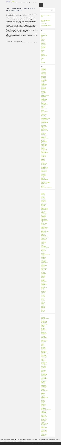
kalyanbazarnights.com (44, 219)
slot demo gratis (43, 43)
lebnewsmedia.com (43, 100)
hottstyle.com (43, 148)
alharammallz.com (43, 125)
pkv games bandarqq (44, 55)
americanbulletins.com (44, 126)
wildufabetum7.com (43, 435)
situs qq (42, 51)
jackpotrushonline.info (44, 330)
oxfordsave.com (43, 347)
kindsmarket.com (43, 250)
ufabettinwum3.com (44, 427)
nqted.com (42, 157)
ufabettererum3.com (44, 424)
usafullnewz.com (43, 68)
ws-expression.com (43, 161)
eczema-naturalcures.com (44, 111)
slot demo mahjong (43, 44)
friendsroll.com (43, 102)
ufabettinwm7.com (43, 426)
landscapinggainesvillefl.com (44, 152)
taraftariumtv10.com (44, 260)
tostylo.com (42, 344)
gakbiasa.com (43, 307)
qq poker (13, 441)
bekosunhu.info (43, 283)
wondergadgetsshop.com (44, 104)
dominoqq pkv (43, 54)
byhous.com (42, 304)
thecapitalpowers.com (44, 419)
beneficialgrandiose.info (44, 284)
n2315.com (42, 243)
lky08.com (42, 245)
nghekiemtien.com (43, 269)
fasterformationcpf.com (44, 340)
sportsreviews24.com (44, 374)
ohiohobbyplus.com (43, 92)
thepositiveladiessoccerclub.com (45, 118)
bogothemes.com (43, 93)
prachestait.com (43, 272)
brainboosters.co (43, 76)
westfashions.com (43, 255)
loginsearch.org (43, 292)
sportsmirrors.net (43, 367)
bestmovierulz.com (43, 87)
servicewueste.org (43, 211)
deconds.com (43, 185)
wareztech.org (43, 336)
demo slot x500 (53, 439)
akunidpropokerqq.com (44, 108)
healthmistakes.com (43, 385)
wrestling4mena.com (44, 238)
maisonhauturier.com (44, 153)
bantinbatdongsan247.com (44, 324)
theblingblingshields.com (44, 364)
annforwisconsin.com (44, 80)
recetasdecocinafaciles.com (44, 119)
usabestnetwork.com (44, 337)
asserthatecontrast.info (44, 281)
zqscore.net (42, 392)
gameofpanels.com (43, 232)
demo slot (40, 439)
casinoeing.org (43, 295)
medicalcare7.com (43, 224)
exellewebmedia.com (44, 333)
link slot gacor (43, 39)
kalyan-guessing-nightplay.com (45, 231)
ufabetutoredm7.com (44, 431)
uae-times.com (43, 193)
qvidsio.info (42, 288)
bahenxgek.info (43, 326)
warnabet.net (43, 300)
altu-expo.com (43, 113)
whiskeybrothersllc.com (44, 434)
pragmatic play (58, 439)
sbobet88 (36, 439)
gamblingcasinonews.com (44, 208)
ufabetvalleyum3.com (44, 432)
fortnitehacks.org (43, 291)
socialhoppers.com (43, 241)
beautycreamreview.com (44, 130)
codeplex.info (43, 106)
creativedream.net (43, 242)
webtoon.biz (42, 359)
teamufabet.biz (43, 205)
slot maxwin (43, 439)
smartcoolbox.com (43, 415)
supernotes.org (43, 389)
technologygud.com (43, 383)
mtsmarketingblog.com (44, 268)
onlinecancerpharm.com (44, 378)
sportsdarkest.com (43, 358)
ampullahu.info (43, 279)
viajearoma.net (43, 115)
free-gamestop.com (43, 334)
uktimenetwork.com (44, 69)
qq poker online (8, 439)
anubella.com (43, 178)
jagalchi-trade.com (43, 88)
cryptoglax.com (43, 91)
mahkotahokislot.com (44, 377)
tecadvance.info (43, 276)
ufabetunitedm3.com (44, 428)
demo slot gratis (43, 38)
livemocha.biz (43, 296)
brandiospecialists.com (44, 223)
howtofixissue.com (43, 204)
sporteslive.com (43, 363)
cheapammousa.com (44, 117)
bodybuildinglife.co (43, 381)
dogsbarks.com (43, 134)
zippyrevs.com (43, 212)
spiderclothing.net (43, 103)
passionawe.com (43, 408)
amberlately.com (43, 77)
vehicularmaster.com (44, 74)
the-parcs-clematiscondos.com (45, 318)
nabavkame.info (43, 306)
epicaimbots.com (43, 136)
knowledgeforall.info (44, 239)
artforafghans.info (43, 273)
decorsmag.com (43, 207)
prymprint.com (43, 398)
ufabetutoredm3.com (44, 430)
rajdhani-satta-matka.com (44, 236)
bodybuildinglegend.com (44, 262)
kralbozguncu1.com (43, 151)
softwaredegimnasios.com (44, 168)
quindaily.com (43, 176)
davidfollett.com (43, 83)
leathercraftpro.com (43, 404)
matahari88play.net (43, 355)
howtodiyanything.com (44, 149)
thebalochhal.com (43, 73)
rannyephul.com (43, 258)
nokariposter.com (43, 230)
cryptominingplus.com (44, 351)
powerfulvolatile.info (44, 287)
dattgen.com (43, 132)
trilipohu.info (43, 310)
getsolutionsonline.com (44, 228)
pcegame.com (43, 159)
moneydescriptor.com (44, 356)
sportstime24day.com (44, 362)
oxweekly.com (43, 253)
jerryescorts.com (43, 370)
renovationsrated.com (44, 171)
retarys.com (42, 339)
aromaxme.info (43, 280)
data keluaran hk (43, 46)
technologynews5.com (44, 163)
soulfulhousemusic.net (44, 417)
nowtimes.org (43, 294)
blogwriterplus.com (43, 320)
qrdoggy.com (43, 382)
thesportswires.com (43, 360)
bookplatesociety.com (44, 99)
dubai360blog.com (43, 375)
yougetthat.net (43, 345)
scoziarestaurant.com (44, 172)
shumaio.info (43, 289)
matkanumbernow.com (44, 213)
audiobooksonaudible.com (44, 179)
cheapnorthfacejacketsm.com (45, 95)
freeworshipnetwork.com (44, 122)
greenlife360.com (43, 200)
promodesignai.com (43, 174)
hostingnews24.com (44, 147)
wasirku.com (43, 270)
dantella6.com (43, 217)
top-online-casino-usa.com (44, 220)
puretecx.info (43, 275)
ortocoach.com (43, 407)
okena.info (42, 107)
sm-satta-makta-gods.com (44, 167)
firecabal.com (43, 140)
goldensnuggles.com (43, 341)
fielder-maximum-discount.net (45, 247)
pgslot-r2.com (43, 160)
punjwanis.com (43, 317)
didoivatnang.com (43, 133)
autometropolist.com (44, 129)
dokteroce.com (43, 264)
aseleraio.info (43, 393)
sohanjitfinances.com (44, 416)
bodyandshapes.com (44, 181)
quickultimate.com (43, 411)
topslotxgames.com (43, 215)
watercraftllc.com (43, 123)
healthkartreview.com (44, 145)
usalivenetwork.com (43, 329)
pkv (41, 57)
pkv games (42, 58)
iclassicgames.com (43, 348)
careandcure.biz (43, 400)
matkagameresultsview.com (44, 227)
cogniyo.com (43, 401)
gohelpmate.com (43, 235)
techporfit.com (43, 198)
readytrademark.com (44, 170)
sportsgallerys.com (43, 366)
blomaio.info (43, 285)
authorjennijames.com (44, 114)
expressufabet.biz (43, 202)
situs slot (28, 439)
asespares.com (43, 127)
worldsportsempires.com (44, 390)
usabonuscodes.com (44, 166)
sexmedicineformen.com (44, 413)
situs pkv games (43, 33)
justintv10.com (43, 266)
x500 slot (50, 439)
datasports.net (43, 368)
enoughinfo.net (43, 298)
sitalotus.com (43, 388)
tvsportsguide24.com (44, 373)
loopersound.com (43, 89)
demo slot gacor (43, 42)
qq (41, 59)
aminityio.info (43, 277)
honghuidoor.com (43, 221)
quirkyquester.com (43, 412)
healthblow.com (43, 234)
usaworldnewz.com (43, 70)
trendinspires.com (43, 257)
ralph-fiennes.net (43, 246)
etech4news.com (43, 137)
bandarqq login (43, 62)
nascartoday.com (43, 156)
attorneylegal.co (43, 371)
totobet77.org (43, 422)
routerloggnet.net (43, 216)
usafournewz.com (43, 72)
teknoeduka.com (43, 164)
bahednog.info (43, 325)
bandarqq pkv (16, 441)
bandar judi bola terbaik (44, 35)
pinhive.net (42, 299)
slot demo (42, 40)
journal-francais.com (44, 265)
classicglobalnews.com (44, 183)
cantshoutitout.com (43, 201)
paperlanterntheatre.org (44, 121)
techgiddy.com (43, 328)
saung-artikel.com (43, 349)
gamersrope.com (43, 332)
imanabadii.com (43, 309)
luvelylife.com (43, 251)
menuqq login (1, 439)
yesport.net (42, 343)
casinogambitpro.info (44, 322)
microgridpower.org (43, 405)
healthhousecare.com (44, 144)
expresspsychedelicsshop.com (45, 138)
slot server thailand (31, 439)
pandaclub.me (43, 302)
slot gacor (47, 439)
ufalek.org (42, 379)
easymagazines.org (43, 402)
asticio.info (42, 394)
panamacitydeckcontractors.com (45, 254)
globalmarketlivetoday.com (44, 142)
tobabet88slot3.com (44, 420)
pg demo (42, 48)
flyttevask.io (42, 303)
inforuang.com (43, 249)
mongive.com (43, 226)
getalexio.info (43, 396)
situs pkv (42, 52)
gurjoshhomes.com (43, 96)
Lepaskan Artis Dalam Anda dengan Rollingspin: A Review (14, 41)
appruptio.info (43, 311)
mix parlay (3, 441)
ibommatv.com (43, 197)
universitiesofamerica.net (44, 209)
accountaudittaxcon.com (44, 397)
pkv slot (42, 36)
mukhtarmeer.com (43, 155)
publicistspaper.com (43, 175)
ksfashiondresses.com (44, 386)
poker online (43, 50)
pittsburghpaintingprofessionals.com (46, 409)
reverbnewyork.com (43, 85)
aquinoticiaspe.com (43, 352)
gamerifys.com (43, 194)
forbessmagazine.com (44, 141)
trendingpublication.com (44, 423)
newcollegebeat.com (44, 84)
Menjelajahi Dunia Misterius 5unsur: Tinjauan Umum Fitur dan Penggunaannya (27, 42)
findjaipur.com (43, 81)
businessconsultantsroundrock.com (45, 182)
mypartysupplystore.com (44, 79)
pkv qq (16, 439)
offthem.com (43, 196)
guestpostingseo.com (44, 321)
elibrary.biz (42, 110)
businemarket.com (43, 354)
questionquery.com (43, 261)
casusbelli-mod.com (43, 98)
